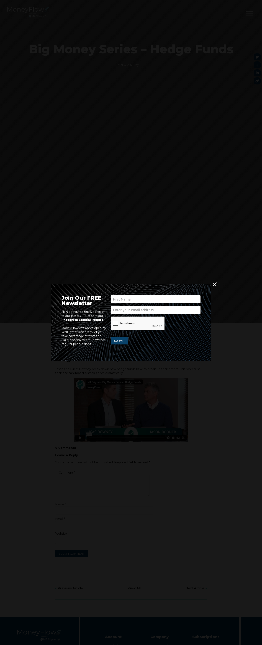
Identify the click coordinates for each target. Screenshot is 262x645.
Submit (119, 341)
